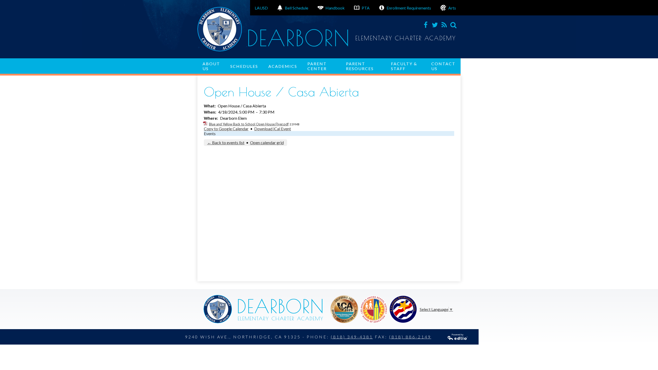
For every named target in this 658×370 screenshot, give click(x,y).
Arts (452, 7)
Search (453, 25)
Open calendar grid (267, 142)
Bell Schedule (296, 7)
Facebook (425, 25)
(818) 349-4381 (352, 336)
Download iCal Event (272, 128)
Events (210, 133)
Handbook (335, 7)
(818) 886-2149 (410, 336)
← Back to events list (225, 142)
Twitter (435, 25)
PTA (366, 7)
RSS (444, 25)
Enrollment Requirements (409, 7)
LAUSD (261, 7)
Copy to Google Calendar (226, 128)
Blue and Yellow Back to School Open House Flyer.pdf (249, 124)
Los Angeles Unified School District (344, 309)
